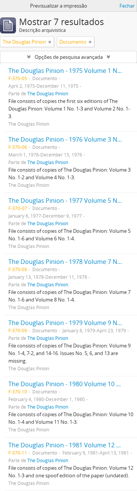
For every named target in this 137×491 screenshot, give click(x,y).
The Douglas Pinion (47, 93)
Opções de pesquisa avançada (69, 57)
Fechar (127, 5)
